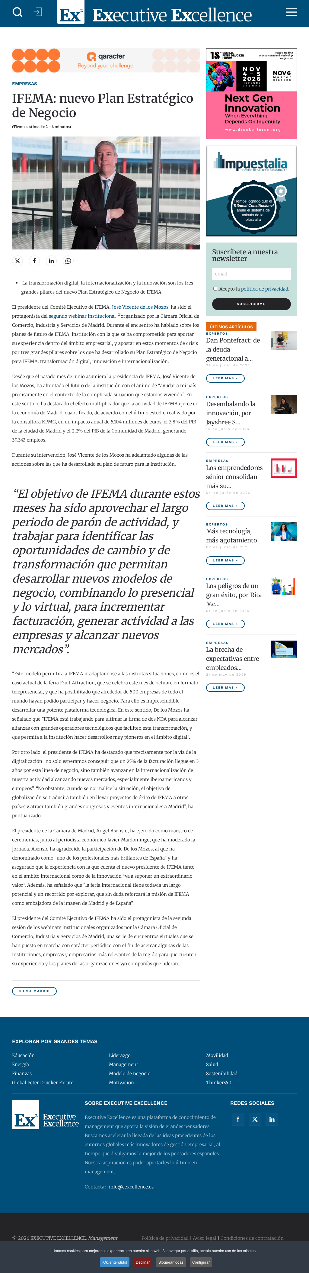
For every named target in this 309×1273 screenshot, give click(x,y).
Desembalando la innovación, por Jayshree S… (231, 413)
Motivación (121, 1082)
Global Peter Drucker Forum (43, 1082)
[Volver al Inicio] (154, 12)
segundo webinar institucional (83, 316)
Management (123, 1064)
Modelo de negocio (130, 1073)
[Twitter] (255, 1119)
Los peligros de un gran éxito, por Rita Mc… (234, 595)
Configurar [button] (201, 1262)
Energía (20, 1064)
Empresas (24, 83)
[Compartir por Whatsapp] (68, 261)
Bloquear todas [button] (170, 1262)
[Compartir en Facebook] (34, 261)
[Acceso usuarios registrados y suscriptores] (37, 12)
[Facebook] (238, 1119)
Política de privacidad (165, 1238)
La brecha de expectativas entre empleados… (232, 658)
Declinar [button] (143, 1262)
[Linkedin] (272, 1119)
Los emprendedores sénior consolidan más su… (234, 477)
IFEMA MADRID (34, 991)
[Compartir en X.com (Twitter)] (17, 261)
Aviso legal (204, 1238)
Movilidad (217, 1055)
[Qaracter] (106, 60)
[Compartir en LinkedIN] (51, 261)
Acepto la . (254, 289)
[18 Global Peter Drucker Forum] (251, 93)
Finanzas (22, 1073)
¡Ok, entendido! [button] (114, 1262)
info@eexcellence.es (131, 1187)
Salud (212, 1064)
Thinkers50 (218, 1082)
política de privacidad (264, 289)
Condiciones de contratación (252, 1238)
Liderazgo (120, 1055)
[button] (17, 12)
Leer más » (225, 378)
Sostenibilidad (221, 1073)
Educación (23, 1055)
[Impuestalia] (251, 190)
